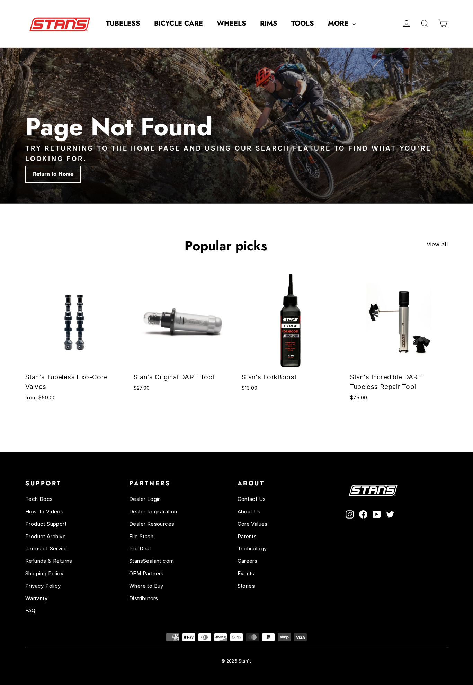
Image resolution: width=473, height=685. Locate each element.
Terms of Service (47, 549)
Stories (246, 586)
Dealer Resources (151, 524)
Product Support (45, 524)
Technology (252, 549)
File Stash (141, 536)
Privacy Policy (43, 586)
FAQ (30, 610)
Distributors (143, 598)
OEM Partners (146, 573)
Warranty (36, 598)
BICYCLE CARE (178, 23)
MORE (339, 23)
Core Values (253, 524)
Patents (247, 536)
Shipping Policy (44, 573)
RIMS (268, 23)
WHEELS (231, 23)
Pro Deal (140, 549)
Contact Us (252, 499)
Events (246, 573)
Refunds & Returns (48, 561)
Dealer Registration (153, 511)
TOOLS (302, 23)
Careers (248, 561)
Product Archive (45, 536)
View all (437, 244)
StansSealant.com (151, 561)
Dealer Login (145, 499)
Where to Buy (146, 586)
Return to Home (53, 174)
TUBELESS (123, 23)
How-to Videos (44, 511)
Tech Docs (39, 499)
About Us (249, 511)
